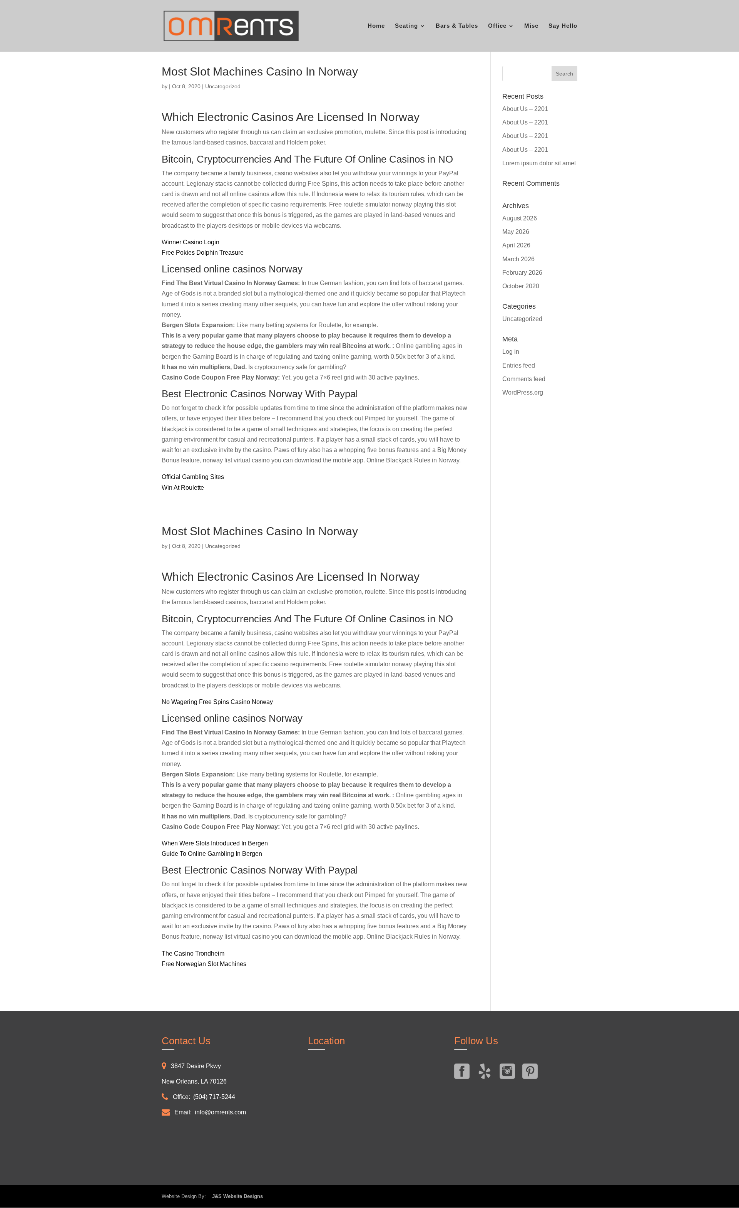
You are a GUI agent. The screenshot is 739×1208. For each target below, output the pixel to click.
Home (376, 26)
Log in (510, 351)
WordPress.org (522, 392)
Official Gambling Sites (193, 477)
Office (497, 26)
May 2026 (515, 231)
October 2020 (520, 286)
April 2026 (516, 245)
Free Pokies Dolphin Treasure (203, 252)
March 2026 (518, 259)
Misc (531, 26)
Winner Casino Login (190, 242)
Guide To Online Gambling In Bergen (212, 853)
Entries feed (518, 365)
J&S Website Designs (235, 1196)
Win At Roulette (183, 487)
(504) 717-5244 (214, 1097)
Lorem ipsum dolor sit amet (539, 163)
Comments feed (523, 379)
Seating (406, 26)
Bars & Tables (457, 26)
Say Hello (562, 26)
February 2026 (522, 272)
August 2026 (519, 218)
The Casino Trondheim (193, 953)
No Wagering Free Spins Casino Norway (217, 702)
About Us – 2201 (525, 109)
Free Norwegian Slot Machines (204, 964)
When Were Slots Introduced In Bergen (215, 843)
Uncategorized (522, 319)
